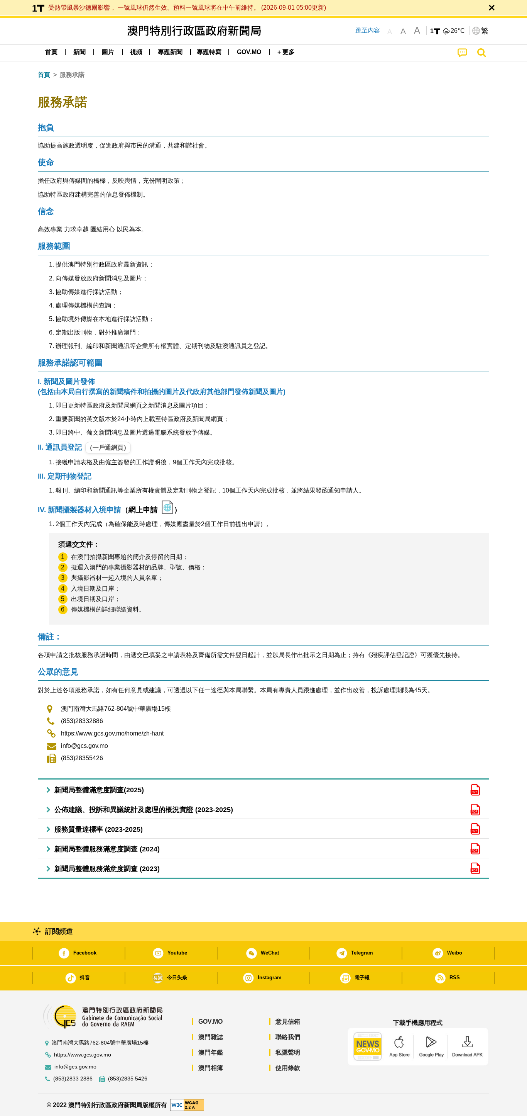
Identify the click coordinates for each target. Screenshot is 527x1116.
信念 (46, 211)
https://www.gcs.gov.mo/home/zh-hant (112, 733)
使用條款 (287, 1068)
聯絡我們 (287, 1037)
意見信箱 (287, 1021)
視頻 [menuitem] (136, 52)
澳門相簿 (210, 1068)
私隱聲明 (287, 1052)
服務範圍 (54, 245)
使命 (46, 162)
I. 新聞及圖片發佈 (161, 386)
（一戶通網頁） (108, 447)
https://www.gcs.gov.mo (82, 1055)
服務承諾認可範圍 (70, 362)
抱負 (46, 127)
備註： (50, 636)
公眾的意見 (58, 671)
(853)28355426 (82, 758)
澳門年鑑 (210, 1052)
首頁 (44, 74)
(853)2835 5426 (127, 1079)
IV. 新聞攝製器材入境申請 (79, 510)
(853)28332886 (82, 721)
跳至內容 (367, 30)
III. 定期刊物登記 (64, 476)
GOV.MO (210, 1021)
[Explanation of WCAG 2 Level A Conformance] (187, 1104)
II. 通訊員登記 (60, 447)
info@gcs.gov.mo (84, 745)
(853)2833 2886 (73, 1079)
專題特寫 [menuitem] (209, 52)
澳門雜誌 (210, 1037)
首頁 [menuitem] (51, 52)
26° (458, 31)
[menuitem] (79, 52)
